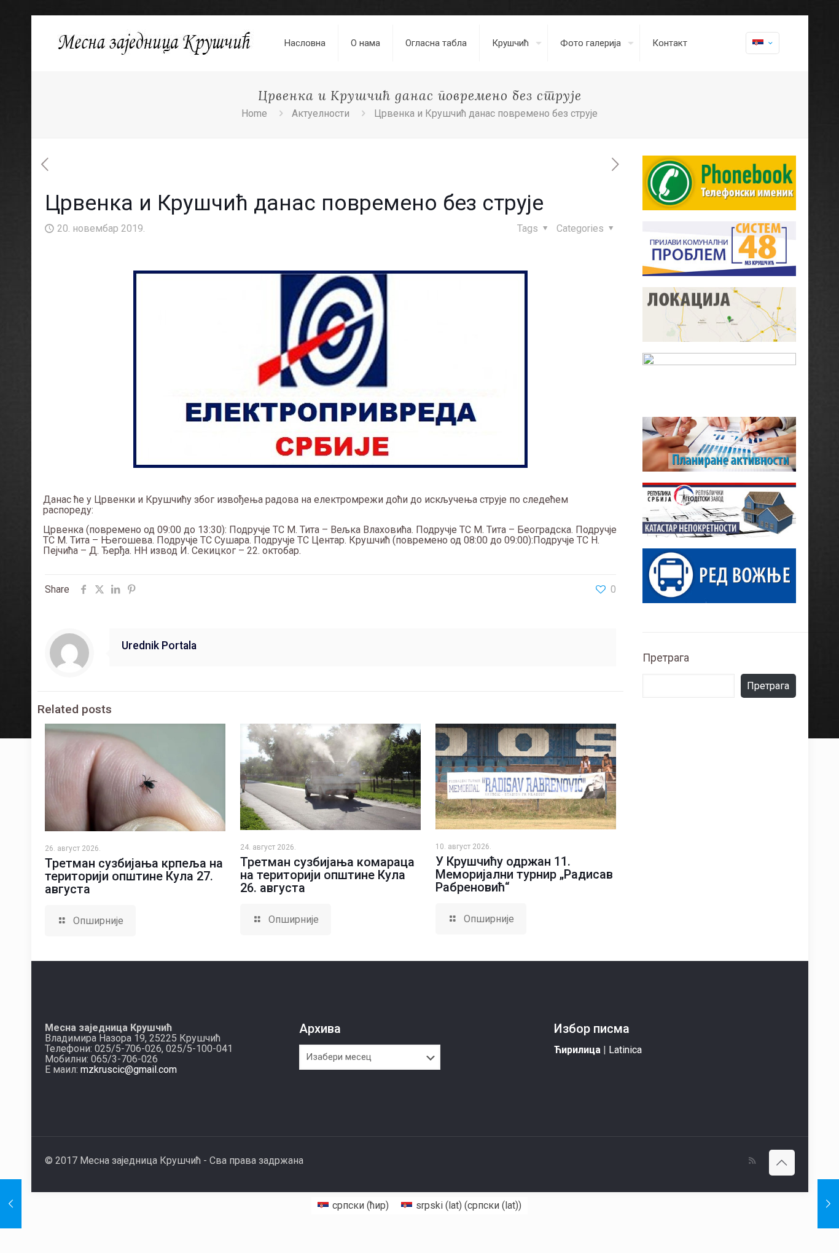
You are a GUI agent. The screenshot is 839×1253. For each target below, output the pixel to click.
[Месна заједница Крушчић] (155, 43)
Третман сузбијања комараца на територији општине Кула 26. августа (327, 875)
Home (254, 113)
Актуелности (320, 113)
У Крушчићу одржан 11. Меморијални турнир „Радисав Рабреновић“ (524, 874)
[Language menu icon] (762, 43)
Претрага (665, 657)
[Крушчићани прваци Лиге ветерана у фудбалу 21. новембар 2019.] (828, 1203)
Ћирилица (577, 1050)
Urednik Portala (159, 645)
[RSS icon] (752, 1160)
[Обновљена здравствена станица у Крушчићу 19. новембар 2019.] (10, 1203)
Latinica (625, 1050)
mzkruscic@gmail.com (128, 1069)
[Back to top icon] (782, 1163)
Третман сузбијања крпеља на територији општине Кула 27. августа (134, 876)
